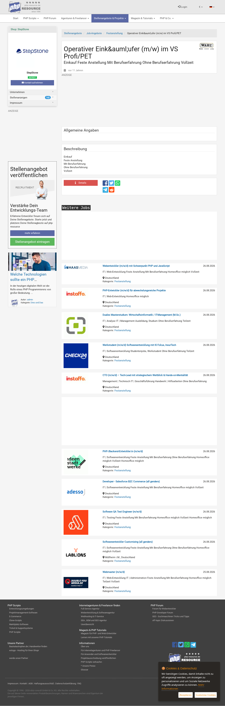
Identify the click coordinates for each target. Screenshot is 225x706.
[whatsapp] (117, 184)
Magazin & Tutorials (142, 18)
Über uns (85, 646)
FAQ (79, 683)
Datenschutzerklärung (65, 683)
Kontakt (23, 683)
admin (30, 299)
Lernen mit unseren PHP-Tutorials (96, 637)
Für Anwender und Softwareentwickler (98, 654)
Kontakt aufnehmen (33, 82)
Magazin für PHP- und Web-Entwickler (98, 633)
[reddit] (111, 191)
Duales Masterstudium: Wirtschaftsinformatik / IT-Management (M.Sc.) (142, 314)
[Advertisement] (139, 100)
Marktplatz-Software (18, 624)
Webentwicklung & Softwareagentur (97, 612)
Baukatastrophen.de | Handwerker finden (28, 646)
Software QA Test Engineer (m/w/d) (122, 511)
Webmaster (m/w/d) (114, 572)
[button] (201, 7)
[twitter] (112, 184)
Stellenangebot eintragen (32, 242)
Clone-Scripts (15, 620)
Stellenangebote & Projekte (109, 18)
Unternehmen (17, 92)
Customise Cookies (206, 695)
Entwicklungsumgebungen (21, 608)
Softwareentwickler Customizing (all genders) (128, 541)
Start (15, 18)
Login (183, 6)
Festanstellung (122, 281)
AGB (30, 683)
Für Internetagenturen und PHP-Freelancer (100, 650)
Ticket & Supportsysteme (21, 628)
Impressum (16, 102)
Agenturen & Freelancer (74, 18)
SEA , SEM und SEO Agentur (94, 620)
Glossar (84, 669)
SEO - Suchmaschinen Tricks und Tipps (170, 616)
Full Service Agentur (90, 608)
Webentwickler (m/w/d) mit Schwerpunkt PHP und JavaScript (136, 265)
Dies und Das (37, 302)
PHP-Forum (50, 18)
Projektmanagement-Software (23, 612)
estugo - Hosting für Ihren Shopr (24, 650)
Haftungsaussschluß (44, 683)
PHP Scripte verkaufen (91, 662)
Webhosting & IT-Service (92, 616)
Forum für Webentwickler (164, 608)
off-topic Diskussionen (163, 620)
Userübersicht (87, 624)
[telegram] (106, 190)
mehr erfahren (32, 233)
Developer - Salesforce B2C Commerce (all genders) (131, 481)
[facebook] (106, 184)
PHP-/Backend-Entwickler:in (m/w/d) (123, 451)
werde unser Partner (18, 658)
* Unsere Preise (88, 666)
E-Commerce (15, 616)
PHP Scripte (30, 18)
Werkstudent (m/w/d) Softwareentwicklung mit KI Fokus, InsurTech (139, 345)
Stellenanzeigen (29, 97)
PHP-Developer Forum (162, 612)
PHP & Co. (166, 18)
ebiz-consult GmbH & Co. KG (43, 690)
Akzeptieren (185, 695)
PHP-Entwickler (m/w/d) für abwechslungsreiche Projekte (134, 290)
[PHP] (24, 6)
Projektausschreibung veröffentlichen (98, 658)
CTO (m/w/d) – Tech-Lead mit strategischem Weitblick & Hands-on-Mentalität (145, 375)
